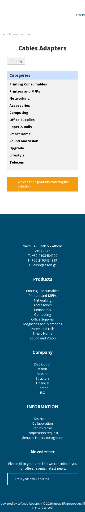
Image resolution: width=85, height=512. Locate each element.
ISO (42, 392)
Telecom (16, 162)
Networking (19, 98)
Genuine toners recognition (42, 437)
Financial (42, 383)
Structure (43, 378)
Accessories (19, 105)
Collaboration (42, 423)
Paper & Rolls (20, 127)
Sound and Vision (23, 141)
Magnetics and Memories (42, 324)
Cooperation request (42, 433)
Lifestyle (17, 155)
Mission (42, 373)
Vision (42, 369)
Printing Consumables (28, 84)
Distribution (42, 364)
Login (80, 15)
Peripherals (42, 309)
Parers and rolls (43, 328)
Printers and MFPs (24, 91)
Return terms (43, 428)
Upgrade (16, 148)
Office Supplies (22, 119)
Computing (18, 112)
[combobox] (31, 34)
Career (43, 388)
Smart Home (20, 134)
